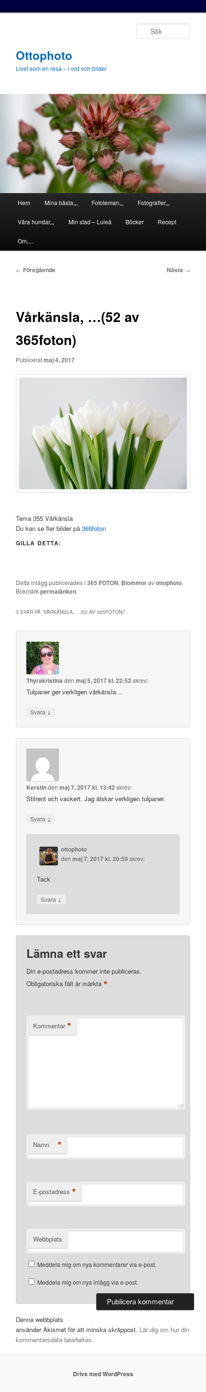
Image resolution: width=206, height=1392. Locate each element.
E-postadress (54, 1191)
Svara (40, 711)
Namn (47, 1144)
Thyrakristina (44, 680)
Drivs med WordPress (103, 1373)
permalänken (58, 591)
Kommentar (52, 1026)
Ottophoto (44, 55)
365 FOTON (102, 582)
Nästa (178, 269)
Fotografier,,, (153, 202)
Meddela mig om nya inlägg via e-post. (87, 1282)
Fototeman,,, (108, 202)
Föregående (36, 269)
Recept (167, 222)
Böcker (135, 222)
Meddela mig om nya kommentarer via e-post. (96, 1264)
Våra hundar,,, (36, 222)
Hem (24, 202)
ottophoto (169, 582)
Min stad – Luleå (90, 222)
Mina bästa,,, (61, 202)
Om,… (26, 241)
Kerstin (36, 787)
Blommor (134, 582)
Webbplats (47, 1238)
